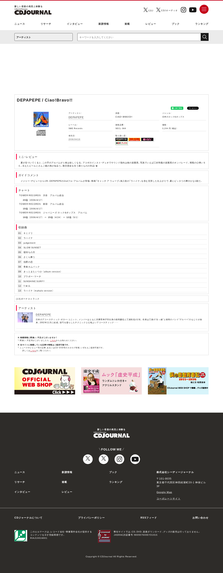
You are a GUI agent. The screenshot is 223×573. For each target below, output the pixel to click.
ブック (176, 23)
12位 (69, 217)
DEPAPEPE (76, 117)
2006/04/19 (74, 139)
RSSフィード (148, 517)
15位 (25, 208)
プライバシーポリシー (91, 517)
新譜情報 (103, 23)
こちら (53, 340)
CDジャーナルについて (28, 517)
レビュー (150, 23)
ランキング (202, 23)
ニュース (19, 23)
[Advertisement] (111, 70)
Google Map (164, 492)
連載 (127, 23)
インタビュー (75, 23)
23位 (25, 199)
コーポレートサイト (169, 498)
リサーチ (46, 23)
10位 (25, 217)
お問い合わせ (201, 517)
